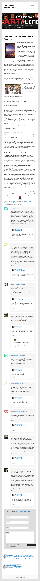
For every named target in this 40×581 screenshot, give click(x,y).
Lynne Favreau (6, 571)
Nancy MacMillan (13, 208)
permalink (26, 202)
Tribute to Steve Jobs (11, 27)
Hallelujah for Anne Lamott (17, 564)
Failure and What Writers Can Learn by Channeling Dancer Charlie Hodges (20, 555)
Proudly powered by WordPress (20, 577)
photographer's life (7, 202)
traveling (11, 202)
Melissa (5, 555)
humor (26, 201)
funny (23, 201)
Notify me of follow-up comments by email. (13, 544)
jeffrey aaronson (29, 201)
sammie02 (12, 355)
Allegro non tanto (13, 436)
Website (7, 527)
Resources (22, 25)
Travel (16, 201)
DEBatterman (6, 565)
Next (34, 30)
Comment (7, 532)
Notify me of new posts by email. (11, 546)
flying (21, 201)
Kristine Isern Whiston (14, 244)
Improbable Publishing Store (21, 27)
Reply (12, 225)
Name (7, 516)
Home (5, 25)
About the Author (16, 25)
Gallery (27, 25)
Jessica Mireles (6, 560)
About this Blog (10, 25)
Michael (12, 470)
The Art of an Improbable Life (10, 6)
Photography (13, 201)
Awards (6, 27)
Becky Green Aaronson (17, 202)
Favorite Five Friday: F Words (17, 563)
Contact (31, 25)
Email (7, 522)
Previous (31, 30)
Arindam (12, 315)
